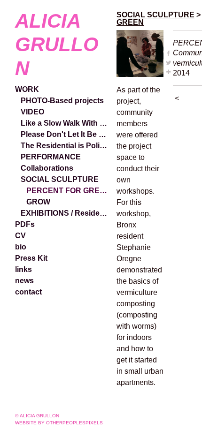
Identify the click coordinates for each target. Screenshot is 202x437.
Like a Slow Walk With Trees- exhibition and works (65, 123)
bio (20, 247)
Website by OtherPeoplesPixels (59, 422)
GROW (38, 202)
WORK (27, 89)
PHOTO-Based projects (62, 101)
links (23, 269)
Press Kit (31, 258)
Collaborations (47, 168)
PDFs (25, 224)
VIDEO (32, 112)
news (24, 281)
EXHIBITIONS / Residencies (65, 213)
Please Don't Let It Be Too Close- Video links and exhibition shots (65, 134)
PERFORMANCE (51, 157)
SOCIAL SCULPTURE (60, 179)
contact (28, 292)
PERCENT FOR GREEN (67, 191)
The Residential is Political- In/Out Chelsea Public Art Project (65, 146)
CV (20, 236)
